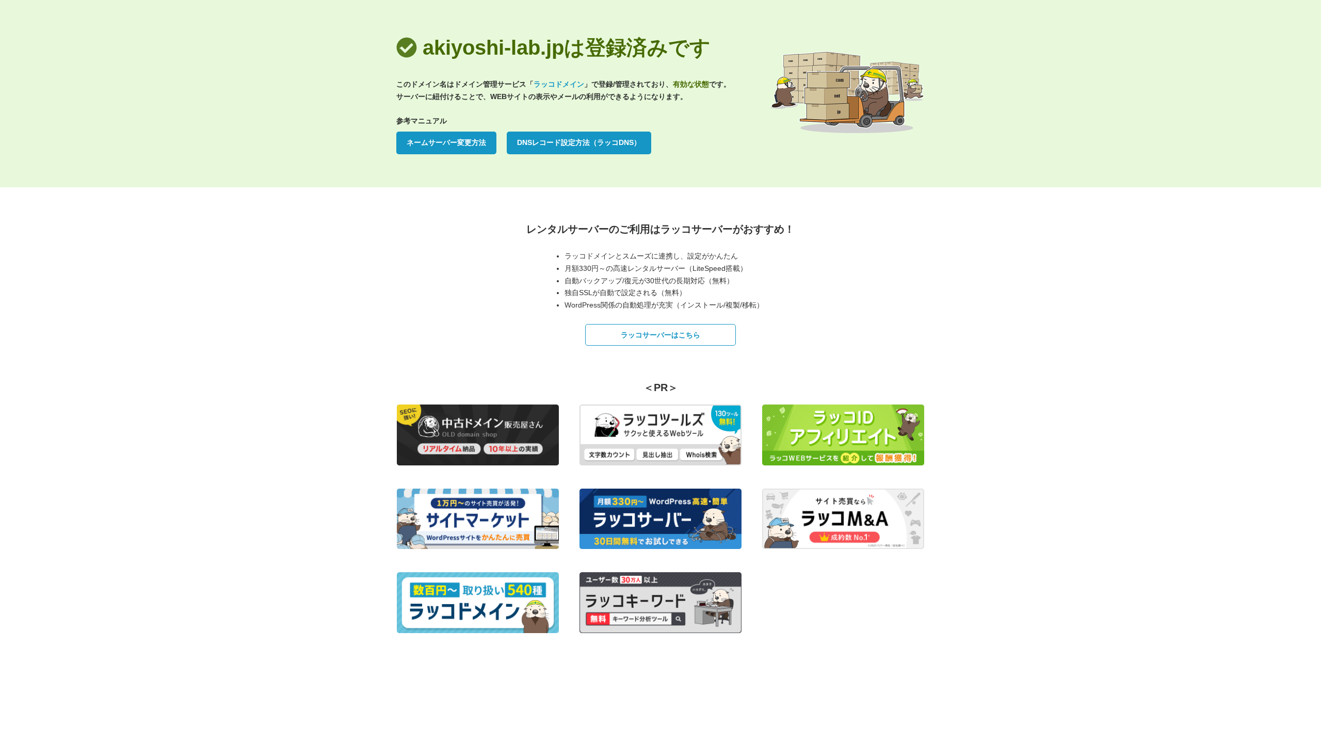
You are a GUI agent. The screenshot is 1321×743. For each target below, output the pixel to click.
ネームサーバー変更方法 (446, 142)
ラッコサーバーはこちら (660, 335)
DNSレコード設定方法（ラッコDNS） (579, 142)
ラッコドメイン (559, 84)
